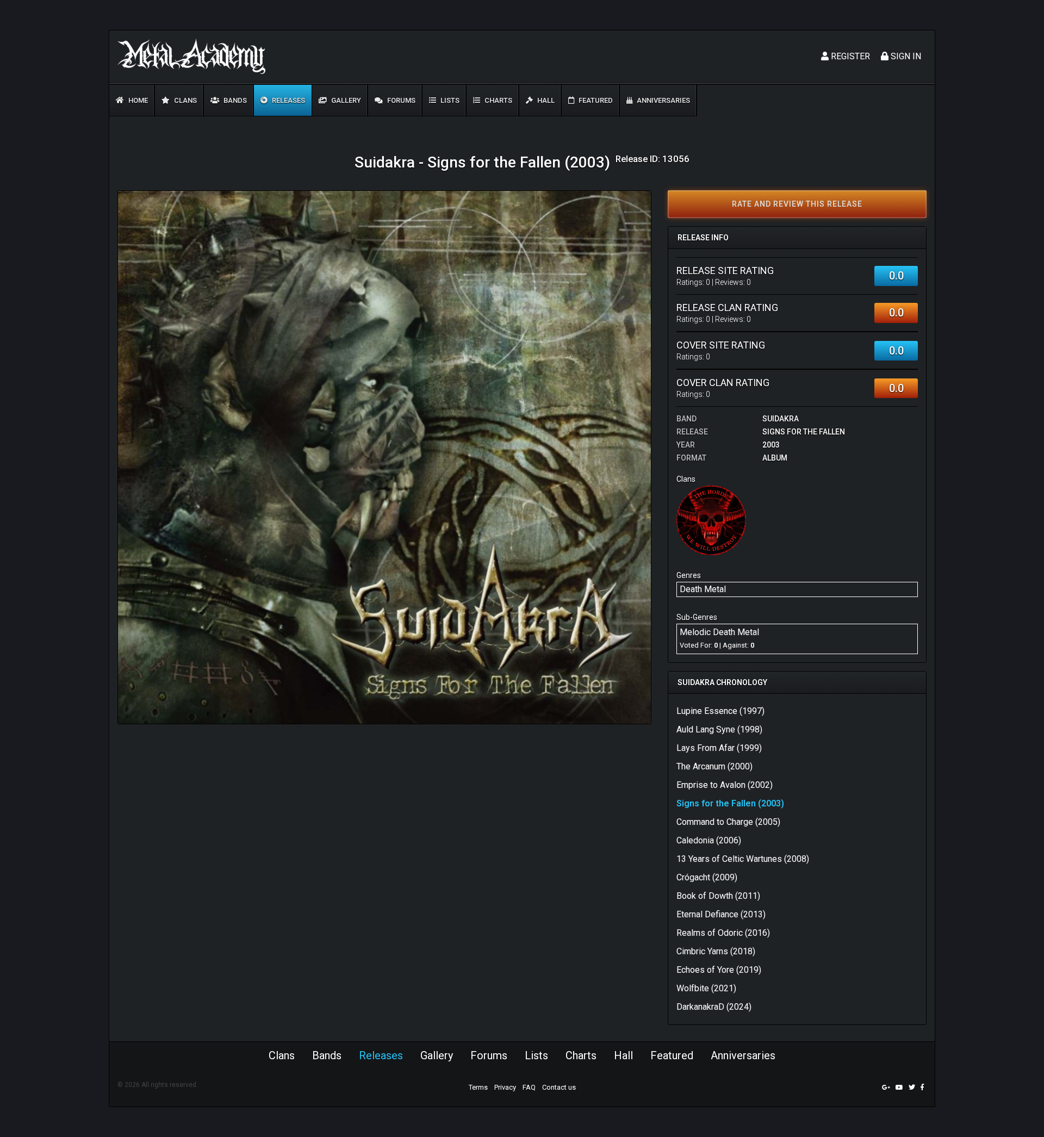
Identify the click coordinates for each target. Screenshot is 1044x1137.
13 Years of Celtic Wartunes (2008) (742, 859)
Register (849, 56)
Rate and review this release (797, 204)
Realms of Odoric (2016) (723, 933)
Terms (478, 1087)
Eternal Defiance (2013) (721, 914)
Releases (287, 100)
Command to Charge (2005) (728, 822)
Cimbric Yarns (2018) (715, 951)
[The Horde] (711, 520)
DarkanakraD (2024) (713, 1007)
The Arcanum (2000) (714, 766)
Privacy (505, 1087)
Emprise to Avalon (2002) (724, 785)
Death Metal (703, 589)
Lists (449, 100)
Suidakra (780, 418)
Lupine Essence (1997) (720, 711)
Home (137, 100)
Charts (497, 100)
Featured (595, 100)
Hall (545, 100)
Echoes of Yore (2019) (718, 970)
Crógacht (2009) (706, 877)
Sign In (904, 56)
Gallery (345, 100)
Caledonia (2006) (708, 840)
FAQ (529, 1087)
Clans (184, 100)
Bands (234, 100)
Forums (400, 100)
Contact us (559, 1087)
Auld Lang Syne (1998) (719, 729)
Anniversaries (662, 100)
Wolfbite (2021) (706, 988)
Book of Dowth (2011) (718, 896)
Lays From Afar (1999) (719, 748)
